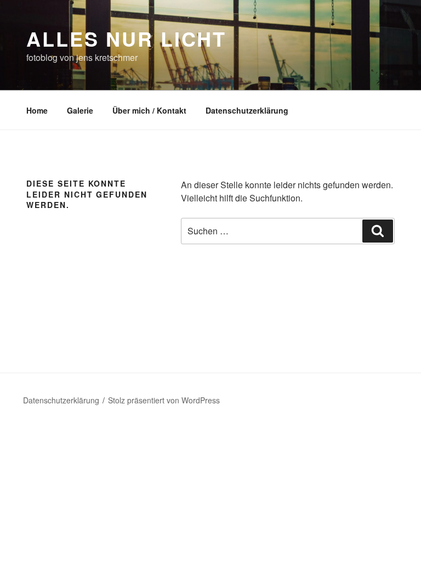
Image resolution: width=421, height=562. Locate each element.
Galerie (80, 110)
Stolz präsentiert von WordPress (164, 400)
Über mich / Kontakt (149, 110)
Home (37, 110)
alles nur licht (126, 38)
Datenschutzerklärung (247, 110)
